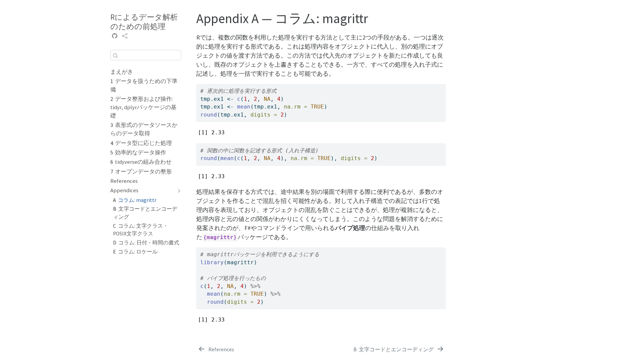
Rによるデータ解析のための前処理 (144, 21)
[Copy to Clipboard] (442, 86)
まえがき (121, 71)
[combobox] (145, 55)
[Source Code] (114, 36)
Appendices (124, 190)
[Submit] (115, 55)
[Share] (124, 36)
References (124, 181)
